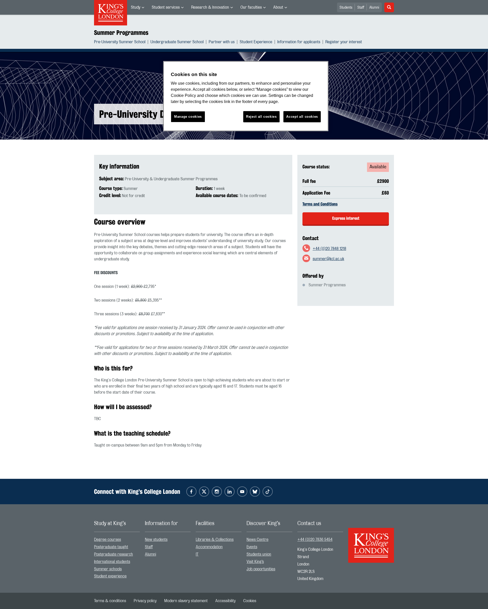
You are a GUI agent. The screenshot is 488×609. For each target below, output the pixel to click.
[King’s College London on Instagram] (217, 491)
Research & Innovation (210, 7)
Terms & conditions (110, 601)
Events (252, 547)
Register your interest (343, 42)
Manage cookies (188, 116)
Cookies (249, 601)
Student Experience (256, 42)
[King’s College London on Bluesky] (255, 491)
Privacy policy (145, 601)
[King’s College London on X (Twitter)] (204, 491)
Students (346, 7)
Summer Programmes (121, 32)
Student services (166, 7)
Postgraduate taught (111, 547)
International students (112, 562)
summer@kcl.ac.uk (328, 259)
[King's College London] (371, 541)
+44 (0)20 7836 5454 (314, 540)
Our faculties (251, 7)
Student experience (110, 576)
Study (135, 7)
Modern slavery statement (186, 601)
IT (197, 554)
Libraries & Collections (215, 540)
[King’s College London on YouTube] (242, 491)
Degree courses (107, 540)
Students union (259, 554)
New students (156, 540)
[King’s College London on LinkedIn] (229, 491)
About (278, 7)
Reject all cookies (261, 116)
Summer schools (108, 569)
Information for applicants (298, 42)
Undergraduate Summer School (177, 42)
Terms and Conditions (320, 204)
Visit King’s (255, 562)
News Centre (257, 540)
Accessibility (225, 601)
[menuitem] (137, 7)
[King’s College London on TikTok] (268, 491)
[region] (245, 96)
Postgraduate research (113, 554)
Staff (360, 7)
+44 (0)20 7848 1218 (329, 249)
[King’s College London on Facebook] (191, 491)
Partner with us (222, 42)
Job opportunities (261, 569)
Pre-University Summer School (119, 42)
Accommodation (209, 547)
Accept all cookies (302, 116)
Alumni (374, 7)
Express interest (345, 218)
